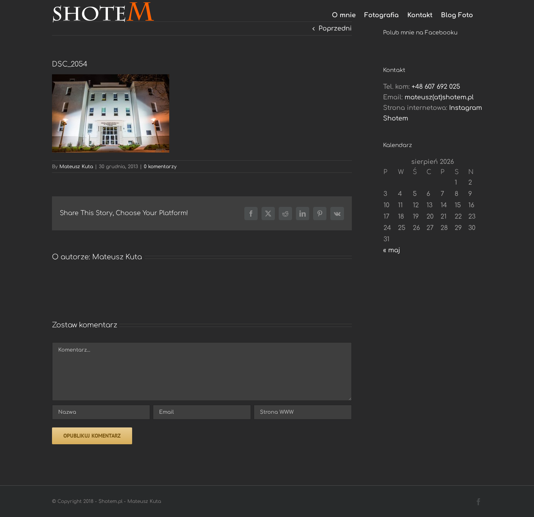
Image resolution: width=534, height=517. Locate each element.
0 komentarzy (160, 166)
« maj (391, 250)
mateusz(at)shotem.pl (439, 97)
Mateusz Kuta (76, 166)
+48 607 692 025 (436, 86)
